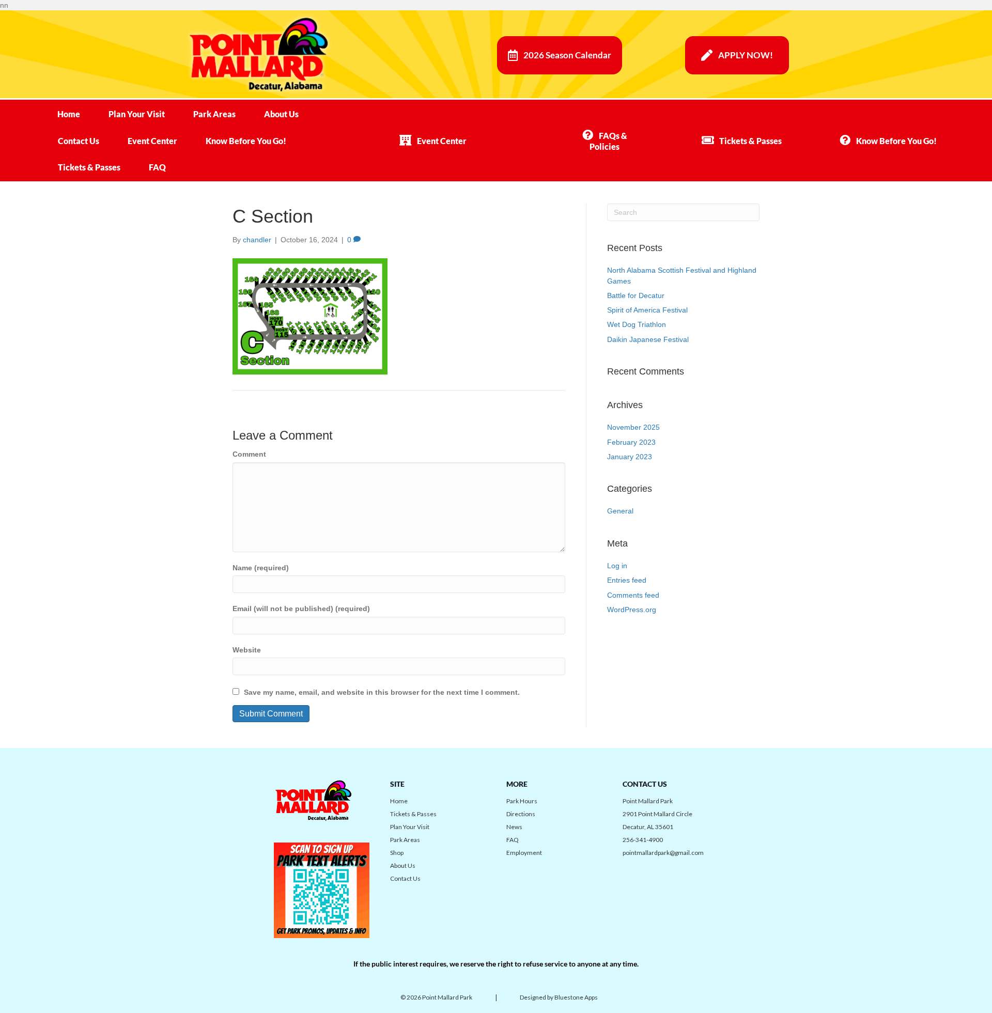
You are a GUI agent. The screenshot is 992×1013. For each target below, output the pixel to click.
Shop (397, 852)
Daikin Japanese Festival (648, 339)
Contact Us (78, 141)
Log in (617, 566)
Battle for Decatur (635, 295)
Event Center (152, 141)
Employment (524, 852)
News (514, 827)
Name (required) (261, 568)
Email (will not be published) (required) (301, 608)
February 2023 (631, 442)
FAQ (157, 167)
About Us (281, 114)
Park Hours (521, 801)
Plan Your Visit (137, 114)
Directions (520, 814)
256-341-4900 (643, 840)
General (620, 511)
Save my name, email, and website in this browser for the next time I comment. (382, 692)
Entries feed (626, 580)
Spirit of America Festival (647, 310)
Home (68, 114)
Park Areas (214, 114)
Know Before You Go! (246, 141)
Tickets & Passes (89, 167)
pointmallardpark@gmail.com (663, 852)
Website (247, 650)
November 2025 (633, 427)
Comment (249, 454)
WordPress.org (631, 609)
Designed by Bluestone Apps (559, 997)
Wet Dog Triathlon (636, 324)
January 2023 (629, 457)
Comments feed (633, 595)
